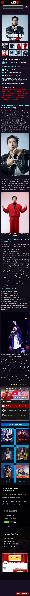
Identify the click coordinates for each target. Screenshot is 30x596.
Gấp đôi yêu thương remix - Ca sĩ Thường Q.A (16, 406)
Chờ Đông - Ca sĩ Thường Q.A (13, 420)
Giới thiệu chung (9, 515)
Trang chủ (3, 11)
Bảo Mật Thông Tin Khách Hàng (13, 544)
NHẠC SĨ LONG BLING (22, 444)
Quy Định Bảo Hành (9, 541)
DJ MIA (8, 444)
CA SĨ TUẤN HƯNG (8, 462)
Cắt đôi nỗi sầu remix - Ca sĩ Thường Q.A (16, 410)
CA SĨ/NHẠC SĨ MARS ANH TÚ (7, 480)
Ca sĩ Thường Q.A (6, 111)
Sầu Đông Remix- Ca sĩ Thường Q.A (15, 415)
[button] (2, 2)
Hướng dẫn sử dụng (10, 518)
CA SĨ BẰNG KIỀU (22, 462)
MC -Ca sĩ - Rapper (18, 63)
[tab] (15, 406)
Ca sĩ (7, 63)
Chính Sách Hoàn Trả (10, 547)
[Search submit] (26, 7)
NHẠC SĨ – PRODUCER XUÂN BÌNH (22, 480)
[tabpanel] (15, 393)
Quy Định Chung (8, 538)
